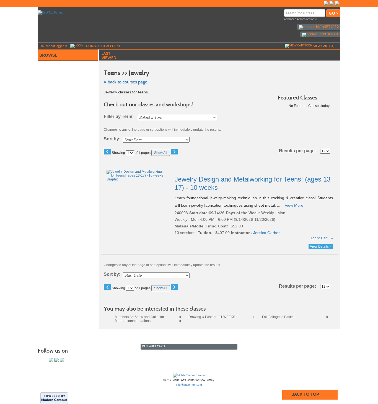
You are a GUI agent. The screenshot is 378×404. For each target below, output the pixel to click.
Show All (160, 153)
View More (294, 205)
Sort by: (112, 139)
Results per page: (299, 151)
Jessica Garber (266, 232)
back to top (305, 394)
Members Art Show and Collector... (140, 317)
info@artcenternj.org (189, 385)
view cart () (323, 46)
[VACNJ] (320, 3)
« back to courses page (125, 82)
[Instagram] (337, 3)
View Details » (321, 246)
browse (48, 55)
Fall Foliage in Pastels (278, 317)
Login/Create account (102, 46)
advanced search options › (300, 19)
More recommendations (133, 321)
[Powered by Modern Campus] (54, 398)
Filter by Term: (119, 117)
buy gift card (327, 26)
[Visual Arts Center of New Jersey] (189, 375)
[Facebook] (326, 3)
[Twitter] (331, 3)
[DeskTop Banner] (50, 12)
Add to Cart (318, 238)
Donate (333, 34)
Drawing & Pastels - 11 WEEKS (211, 317)
